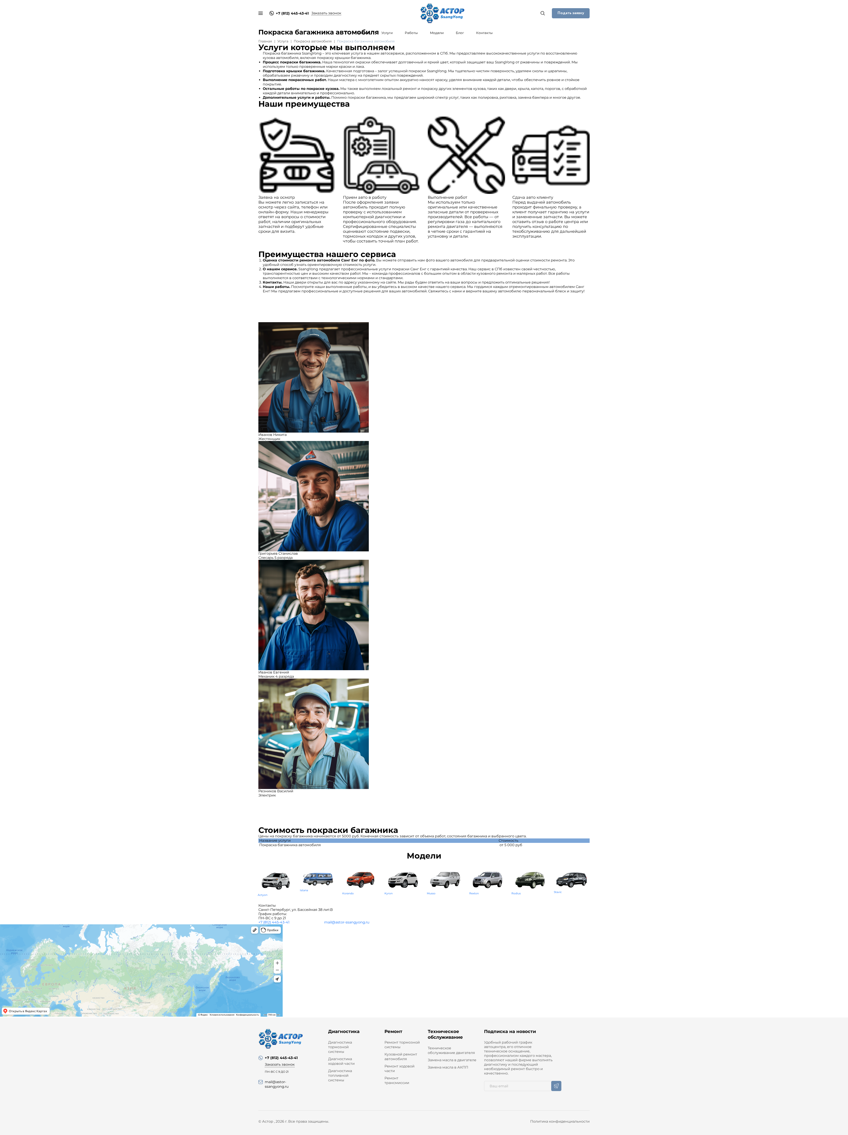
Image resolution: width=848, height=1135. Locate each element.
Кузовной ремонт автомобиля (400, 1056)
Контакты (484, 32)
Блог (460, 32)
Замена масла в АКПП (448, 1067)
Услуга (282, 41)
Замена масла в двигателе (452, 1060)
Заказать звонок (326, 13)
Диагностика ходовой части (341, 1061)
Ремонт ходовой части (399, 1068)
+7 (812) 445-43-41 (274, 922)
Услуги (387, 32)
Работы (411, 32)
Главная (362, 32)
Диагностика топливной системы (340, 1075)
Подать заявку (570, 13)
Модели (437, 32)
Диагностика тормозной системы (340, 1047)
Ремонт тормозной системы (402, 1044)
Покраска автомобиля (313, 41)
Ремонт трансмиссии (396, 1080)
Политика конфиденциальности (560, 1121)
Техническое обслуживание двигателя (451, 1050)
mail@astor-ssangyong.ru (346, 922)
